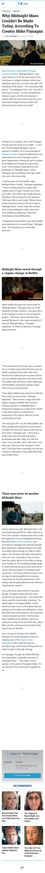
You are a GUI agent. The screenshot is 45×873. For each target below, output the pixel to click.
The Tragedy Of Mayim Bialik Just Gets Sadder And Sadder (31, 817)
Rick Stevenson (11, 36)
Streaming (6, 11)
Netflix (17, 11)
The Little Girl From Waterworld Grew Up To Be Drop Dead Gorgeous (33, 852)
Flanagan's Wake (9, 154)
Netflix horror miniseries (22, 541)
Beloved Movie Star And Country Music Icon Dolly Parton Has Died (11, 817)
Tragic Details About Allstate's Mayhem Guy (10, 850)
